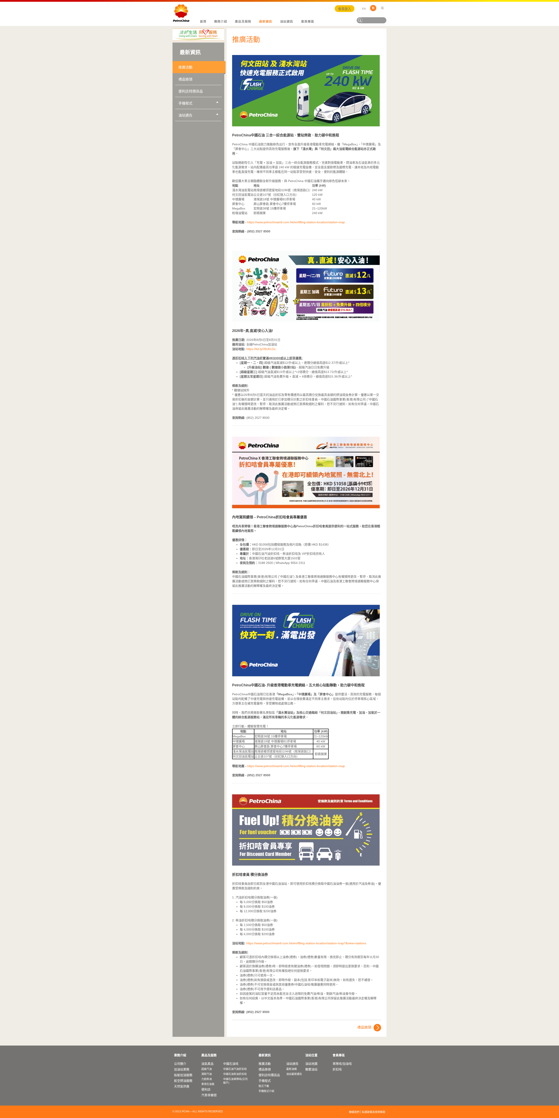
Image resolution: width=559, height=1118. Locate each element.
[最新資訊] (265, 21)
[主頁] (203, 21)
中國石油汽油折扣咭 (235, 1069)
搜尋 (360, 20)
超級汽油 (206, 1069)
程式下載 (264, 1086)
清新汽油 (206, 1074)
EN (364, 9)
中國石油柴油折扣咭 (235, 1074)
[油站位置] (286, 21)
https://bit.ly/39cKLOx (261, 349)
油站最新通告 (294, 1074)
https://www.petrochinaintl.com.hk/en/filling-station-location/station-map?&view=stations (306, 943)
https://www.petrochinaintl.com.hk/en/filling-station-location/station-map (296, 222)
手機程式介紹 (266, 1091)
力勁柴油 (206, 1079)
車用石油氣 (207, 1084)
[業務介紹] (220, 21)
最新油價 (291, 1069)
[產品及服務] (243, 21)
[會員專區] (307, 21)
